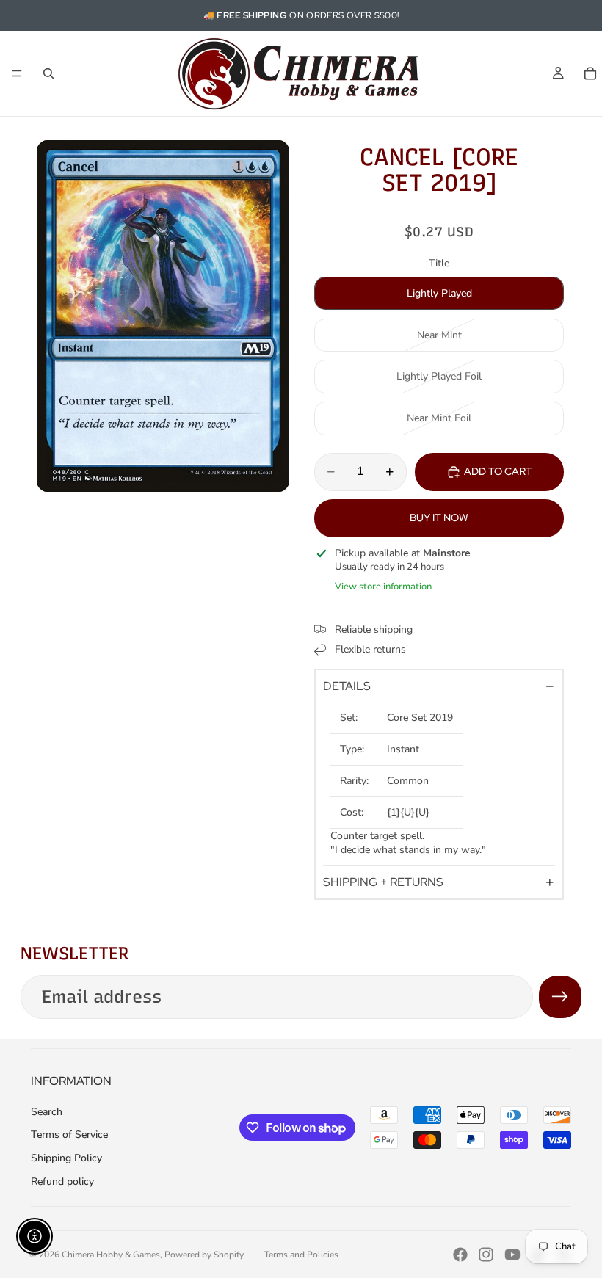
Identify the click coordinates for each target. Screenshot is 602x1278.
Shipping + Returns (383, 882)
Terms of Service (69, 1134)
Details (347, 686)
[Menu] (17, 73)
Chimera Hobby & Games (111, 1254)
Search (46, 1112)
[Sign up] (560, 997)
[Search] (48, 73)
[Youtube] (512, 1254)
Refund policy (62, 1181)
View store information (383, 586)
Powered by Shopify (204, 1254)
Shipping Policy (66, 1158)
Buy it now (439, 517)
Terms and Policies (301, 1254)
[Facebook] (460, 1254)
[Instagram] (486, 1254)
